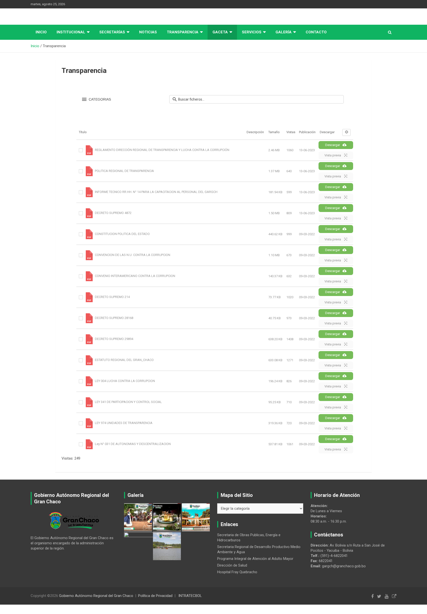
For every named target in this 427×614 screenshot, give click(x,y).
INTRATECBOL (190, 595)
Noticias (148, 32)
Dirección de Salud (232, 565)
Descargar (332, 145)
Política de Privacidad (155, 595)
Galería (284, 32)
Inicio (41, 32)
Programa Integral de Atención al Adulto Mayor (255, 558)
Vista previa (333, 155)
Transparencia (182, 32)
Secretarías (112, 32)
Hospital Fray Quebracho (237, 572)
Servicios (251, 32)
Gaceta (220, 32)
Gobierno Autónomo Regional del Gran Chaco (96, 595)
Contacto (316, 32)
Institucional (71, 32)
